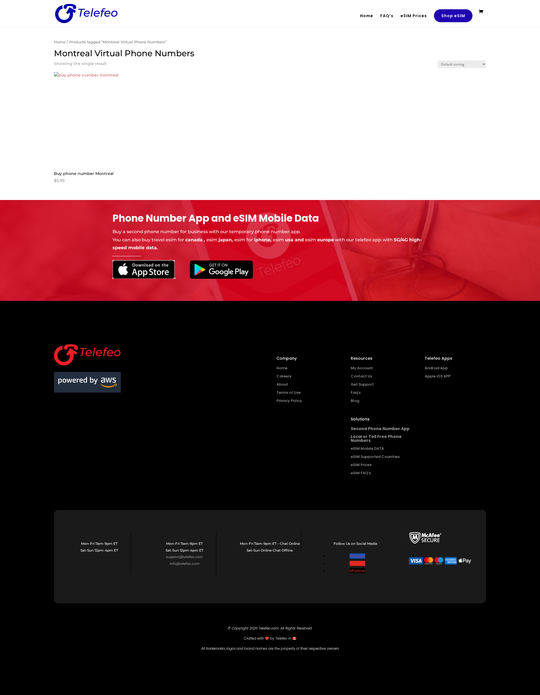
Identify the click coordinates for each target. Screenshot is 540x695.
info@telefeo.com (185, 563)
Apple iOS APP (438, 376)
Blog (355, 400)
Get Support (362, 384)
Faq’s (356, 392)
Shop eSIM (453, 16)
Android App (436, 368)
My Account (362, 368)
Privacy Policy (289, 400)
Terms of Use (288, 392)
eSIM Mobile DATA (367, 448)
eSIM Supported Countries (375, 456)
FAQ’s (386, 16)
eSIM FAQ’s (361, 473)
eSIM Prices (413, 16)
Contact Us (361, 376)
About (282, 384)
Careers (283, 376)
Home (366, 16)
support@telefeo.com (184, 557)
